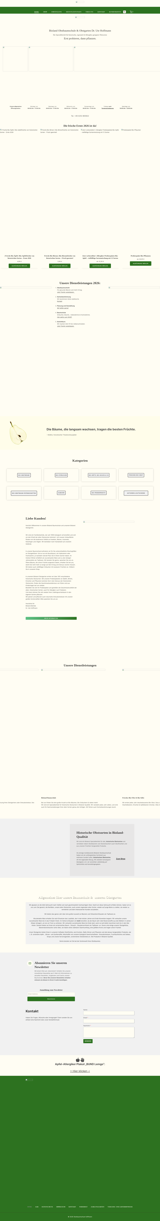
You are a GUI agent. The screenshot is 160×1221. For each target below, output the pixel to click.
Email (85, 1017)
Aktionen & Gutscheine (136, 493)
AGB (36, 1207)
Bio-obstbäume (24, 475)
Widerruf (83, 1207)
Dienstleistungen (73, 12)
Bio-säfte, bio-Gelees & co (99, 475)
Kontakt (101, 12)
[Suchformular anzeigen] (124, 11)
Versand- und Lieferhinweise (120, 1207)
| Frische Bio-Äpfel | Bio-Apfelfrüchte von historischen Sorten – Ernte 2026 (19, 257)
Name (85, 1010)
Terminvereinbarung (108, 108)
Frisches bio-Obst (136, 475)
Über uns (89, 12)
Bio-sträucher (61, 475)
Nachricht (87, 1025)
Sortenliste (56, 12)
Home (36, 12)
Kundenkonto (115, 12)
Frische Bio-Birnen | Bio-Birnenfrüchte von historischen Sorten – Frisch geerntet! (59, 257)
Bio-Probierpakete (99, 492)
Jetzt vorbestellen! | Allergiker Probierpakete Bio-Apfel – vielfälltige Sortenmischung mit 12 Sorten (100, 257)
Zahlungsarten (97, 1207)
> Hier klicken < (80, 1071)
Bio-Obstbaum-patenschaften (24, 493)
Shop (45, 12)
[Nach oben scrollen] (4, 1218)
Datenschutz (47, 1207)
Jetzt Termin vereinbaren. (65, 326)
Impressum (60, 1207)
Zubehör (61, 492)
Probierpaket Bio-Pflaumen (141, 256)
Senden (88, 1041)
